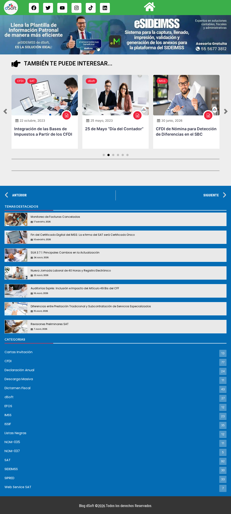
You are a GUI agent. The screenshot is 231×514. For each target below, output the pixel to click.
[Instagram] (76, 8)
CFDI (20, 81)
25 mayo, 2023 (101, 120)
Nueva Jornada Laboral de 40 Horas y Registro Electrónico (71, 270)
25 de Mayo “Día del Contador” (114, 128)
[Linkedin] (105, 8)
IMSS (162, 81)
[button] (5, 112)
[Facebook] (34, 8)
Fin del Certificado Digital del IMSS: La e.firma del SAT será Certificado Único (83, 235)
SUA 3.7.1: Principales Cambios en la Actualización (65, 252)
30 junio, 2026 (171, 120)
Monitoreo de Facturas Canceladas (55, 217)
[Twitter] (48, 8)
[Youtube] (62, 8)
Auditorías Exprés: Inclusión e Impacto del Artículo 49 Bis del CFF (75, 288)
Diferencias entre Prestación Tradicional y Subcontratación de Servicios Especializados (91, 306)
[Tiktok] (91, 8)
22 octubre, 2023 (32, 120)
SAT (32, 81)
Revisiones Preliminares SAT (50, 324)
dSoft (91, 81)
